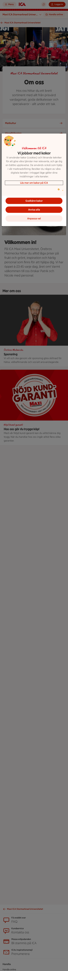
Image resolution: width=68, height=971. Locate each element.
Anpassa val (34, 218)
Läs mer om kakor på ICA (34, 182)
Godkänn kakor (34, 200)
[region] (34, 180)
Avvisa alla (34, 209)
